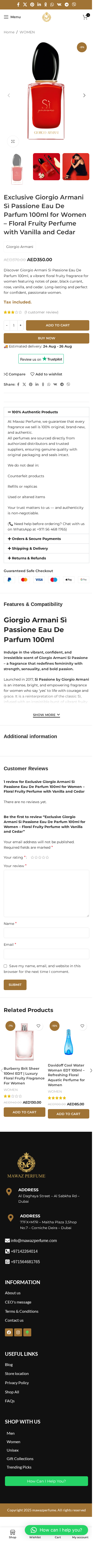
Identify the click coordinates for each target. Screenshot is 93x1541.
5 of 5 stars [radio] (47, 857)
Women (13, 1441)
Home (9, 32)
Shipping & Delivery (30, 548)
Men (11, 1433)
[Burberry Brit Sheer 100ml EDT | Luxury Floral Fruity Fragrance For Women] (24, 1041)
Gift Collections (20, 1458)
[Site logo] (46, 16)
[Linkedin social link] (39, 4)
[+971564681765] (7, 1261)
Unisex (13, 1450)
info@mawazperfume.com (34, 1241)
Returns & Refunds (29, 558)
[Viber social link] (74, 4)
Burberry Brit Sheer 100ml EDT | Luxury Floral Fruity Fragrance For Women (24, 1075)
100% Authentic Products (35, 412)
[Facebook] (9, 1332)
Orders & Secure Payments (36, 538)
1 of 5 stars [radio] (32, 857)
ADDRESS (28, 1189)
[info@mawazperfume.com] (7, 1240)
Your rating (15, 857)
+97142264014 (24, 1251)
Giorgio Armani (19, 246)
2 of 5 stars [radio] (36, 857)
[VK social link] (59, 4)
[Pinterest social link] (32, 4)
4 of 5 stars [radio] (43, 857)
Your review (15, 865)
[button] (9, 95)
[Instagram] (18, 1332)
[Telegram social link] (66, 4)
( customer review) (42, 312)
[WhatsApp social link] (52, 4)
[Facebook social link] (18, 4)
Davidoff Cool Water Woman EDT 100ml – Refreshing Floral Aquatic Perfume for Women (66, 1075)
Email (10, 944)
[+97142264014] (7, 1251)
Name (10, 923)
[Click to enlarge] (13, 141)
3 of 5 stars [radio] (40, 857)
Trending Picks (19, 1467)
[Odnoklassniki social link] (46, 4)
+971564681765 (25, 1262)
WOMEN (27, 32)
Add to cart (58, 325)
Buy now (46, 338)
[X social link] (25, 4)
